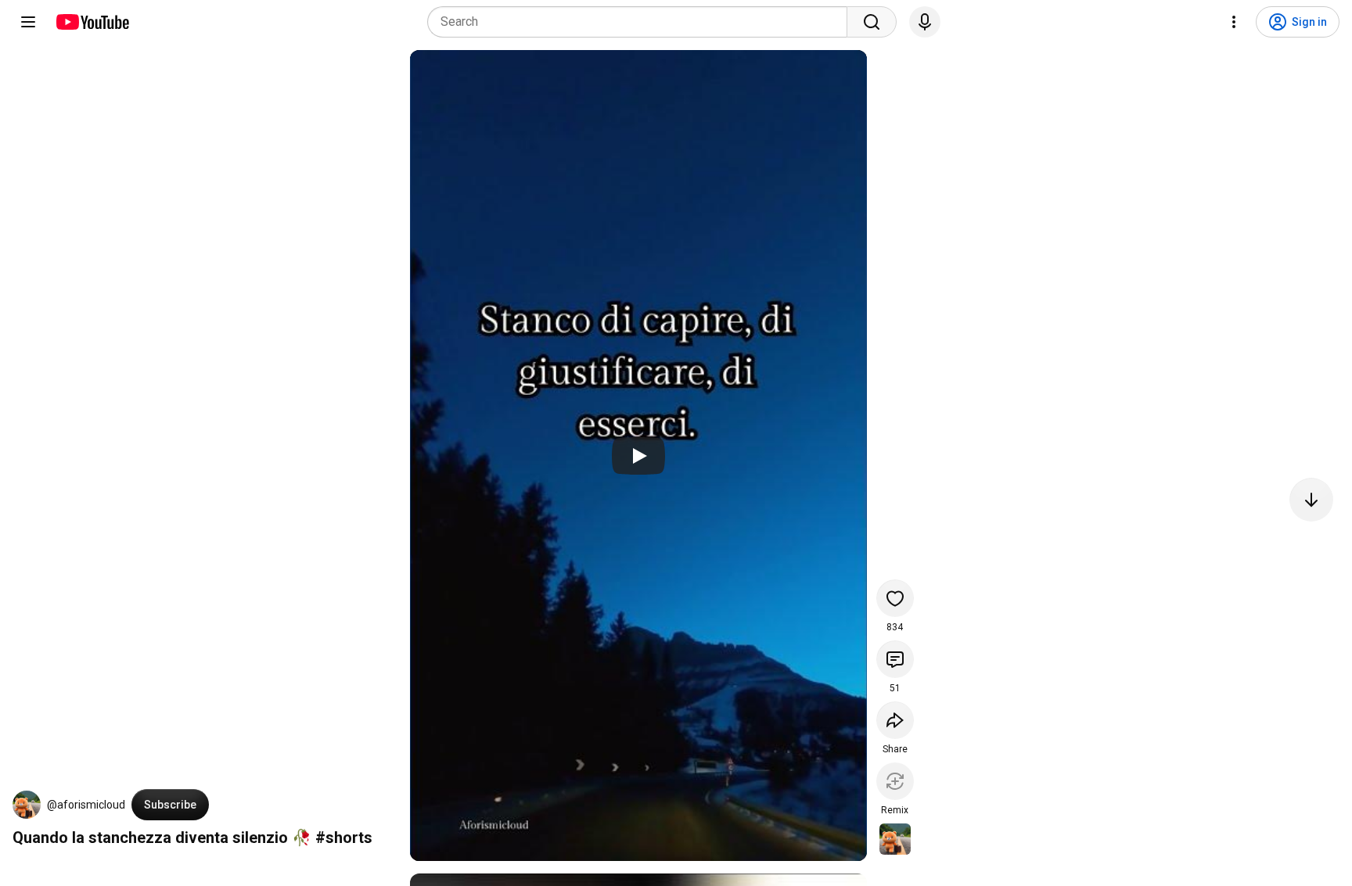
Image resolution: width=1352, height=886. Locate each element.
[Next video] (1311, 500)
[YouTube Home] (92, 22)
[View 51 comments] (895, 659)
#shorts (343, 837)
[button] (27, 805)
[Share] (895, 720)
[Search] (872, 22)
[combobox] (641, 22)
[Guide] (28, 22)
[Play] (638, 456)
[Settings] (1233, 22)
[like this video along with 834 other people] (895, 598)
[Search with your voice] (924, 22)
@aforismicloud (86, 804)
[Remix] (895, 781)
